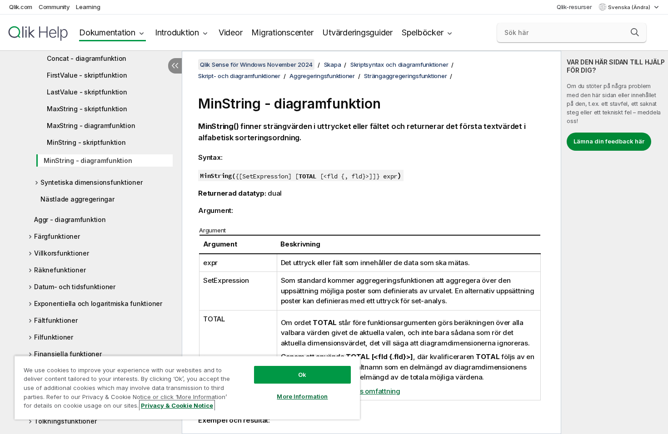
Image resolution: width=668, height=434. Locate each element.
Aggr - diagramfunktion (70, 219)
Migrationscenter (282, 32)
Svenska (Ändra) (630, 7)
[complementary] (614, 242)
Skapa (332, 64)
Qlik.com (20, 6)
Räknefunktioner (59, 270)
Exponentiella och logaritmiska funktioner (98, 303)
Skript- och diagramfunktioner (239, 75)
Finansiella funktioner (68, 354)
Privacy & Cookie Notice (177, 405)
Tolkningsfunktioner (65, 421)
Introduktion (177, 32)
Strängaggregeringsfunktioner (405, 75)
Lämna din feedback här (608, 141)
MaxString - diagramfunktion (91, 125)
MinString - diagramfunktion (88, 160)
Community (54, 6)
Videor (231, 32)
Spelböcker (423, 32)
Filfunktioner (53, 337)
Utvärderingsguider (357, 32)
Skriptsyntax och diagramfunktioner (399, 64)
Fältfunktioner (56, 320)
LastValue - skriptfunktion (87, 92)
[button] (635, 32)
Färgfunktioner (57, 236)
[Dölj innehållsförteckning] (175, 66)
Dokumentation (107, 32)
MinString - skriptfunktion (86, 142)
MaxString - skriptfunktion (87, 109)
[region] (187, 387)
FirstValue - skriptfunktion (87, 75)
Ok (302, 374)
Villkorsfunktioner (61, 253)
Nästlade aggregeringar (77, 199)
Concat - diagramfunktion (86, 58)
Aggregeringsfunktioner (322, 75)
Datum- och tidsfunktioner (74, 287)
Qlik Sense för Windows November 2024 (256, 64)
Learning (88, 6)
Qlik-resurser (574, 6)
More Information (302, 396)
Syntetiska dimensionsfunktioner (91, 182)
